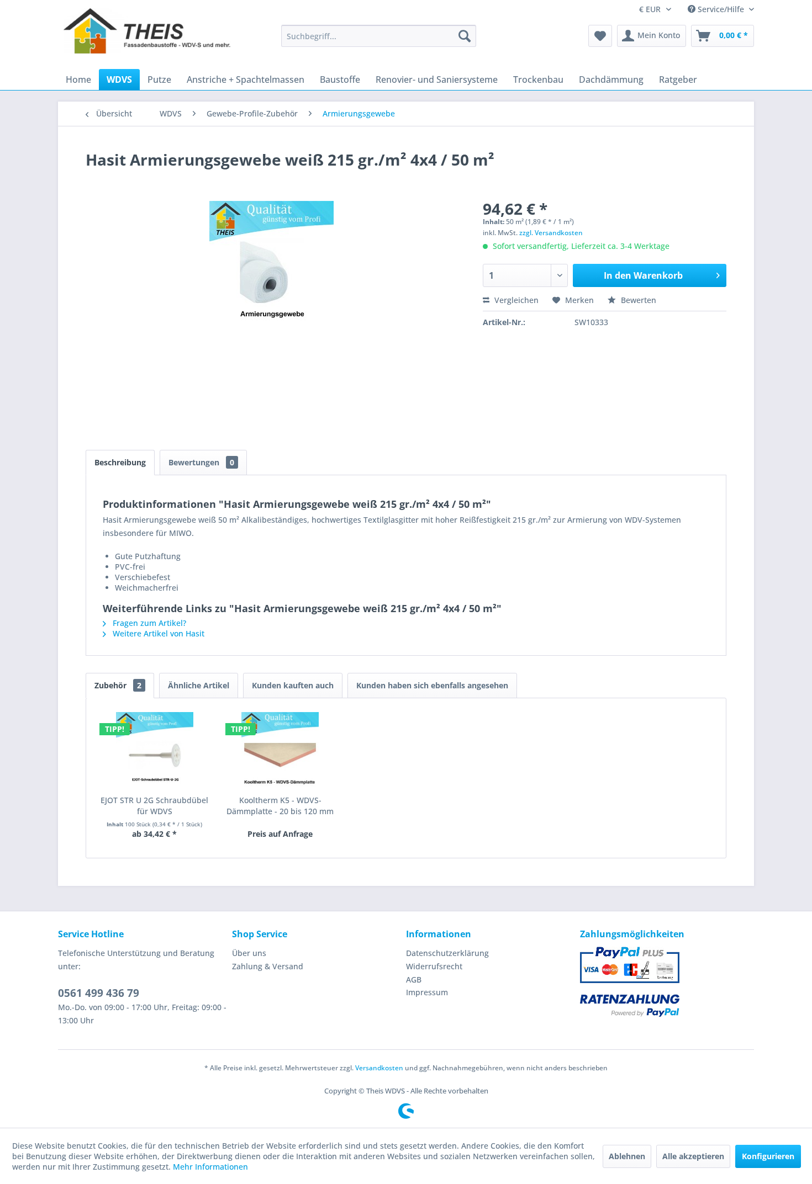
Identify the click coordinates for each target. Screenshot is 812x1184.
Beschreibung (120, 462)
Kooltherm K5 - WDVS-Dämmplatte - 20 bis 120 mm (280, 805)
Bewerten (637, 300)
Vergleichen (515, 300)
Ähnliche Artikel (198, 685)
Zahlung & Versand (267, 966)
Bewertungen (201, 462)
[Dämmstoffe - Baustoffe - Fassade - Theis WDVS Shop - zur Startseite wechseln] (147, 35)
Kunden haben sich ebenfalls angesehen (432, 685)
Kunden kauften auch (293, 685)
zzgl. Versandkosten (551, 232)
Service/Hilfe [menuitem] (720, 9)
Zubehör (117, 685)
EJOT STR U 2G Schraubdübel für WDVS (154, 805)
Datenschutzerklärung (447, 953)
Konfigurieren (768, 1156)
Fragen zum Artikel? (148, 623)
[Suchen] (464, 36)
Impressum (427, 992)
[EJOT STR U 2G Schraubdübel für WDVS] (154, 750)
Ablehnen (627, 1156)
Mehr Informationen (210, 1166)
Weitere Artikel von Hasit (157, 633)
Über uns (249, 953)
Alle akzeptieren (693, 1156)
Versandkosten (379, 1067)
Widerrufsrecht (434, 966)
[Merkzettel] (600, 36)
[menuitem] (378, 36)
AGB (413, 979)
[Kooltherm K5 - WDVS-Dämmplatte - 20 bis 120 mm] (280, 750)
